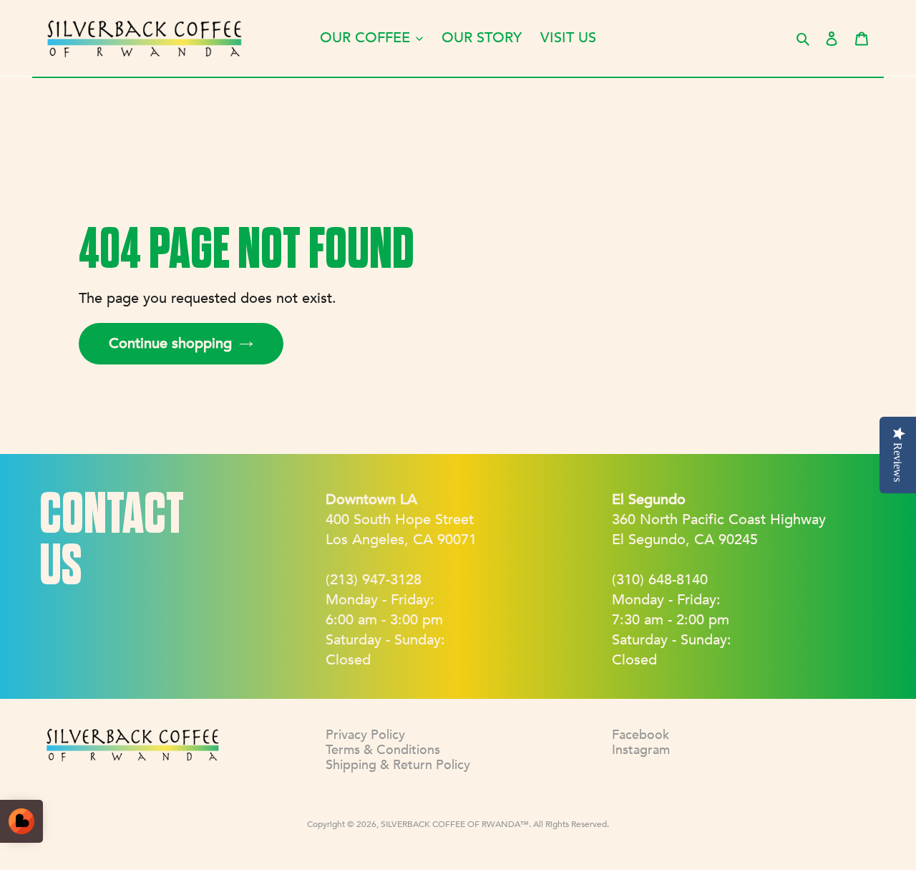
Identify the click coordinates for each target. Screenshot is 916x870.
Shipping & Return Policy (398, 765)
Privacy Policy (365, 735)
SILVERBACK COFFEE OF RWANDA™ (455, 824)
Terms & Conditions (383, 750)
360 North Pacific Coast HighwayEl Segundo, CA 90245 (719, 519)
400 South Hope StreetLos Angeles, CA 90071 (401, 519)
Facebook (640, 735)
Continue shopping (170, 343)
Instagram (641, 750)
